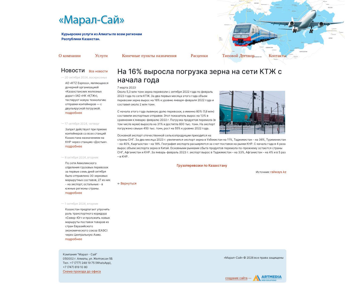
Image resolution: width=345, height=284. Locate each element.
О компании (70, 55)
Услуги (101, 55)
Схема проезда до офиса (82, 271)
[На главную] (111, 21)
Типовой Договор (238, 55)
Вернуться (128, 183)
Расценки (199, 55)
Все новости (98, 71)
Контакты (277, 55)
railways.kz (278, 172)
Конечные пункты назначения (149, 55)
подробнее (73, 113)
